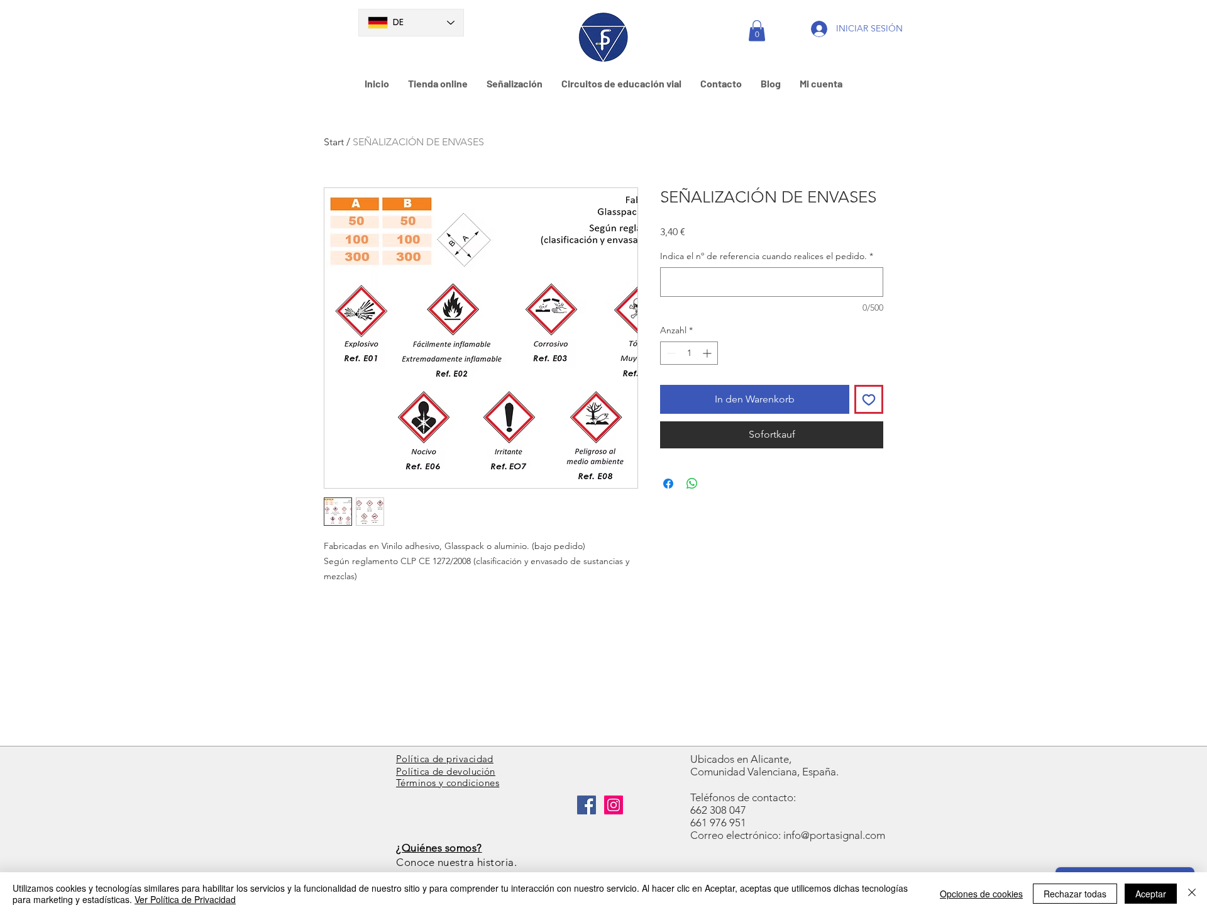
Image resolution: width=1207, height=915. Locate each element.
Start (334, 142)
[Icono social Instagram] (613, 805)
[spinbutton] (689, 353)
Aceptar (1150, 893)
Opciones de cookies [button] (981, 893)
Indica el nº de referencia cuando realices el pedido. (766, 256)
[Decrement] (670, 353)
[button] (757, 30)
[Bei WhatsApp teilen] (692, 483)
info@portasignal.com (834, 835)
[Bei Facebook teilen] (668, 483)
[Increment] (708, 353)
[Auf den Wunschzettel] (868, 399)
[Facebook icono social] (586, 805)
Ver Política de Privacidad (185, 899)
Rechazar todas (1075, 893)
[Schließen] (1191, 893)
